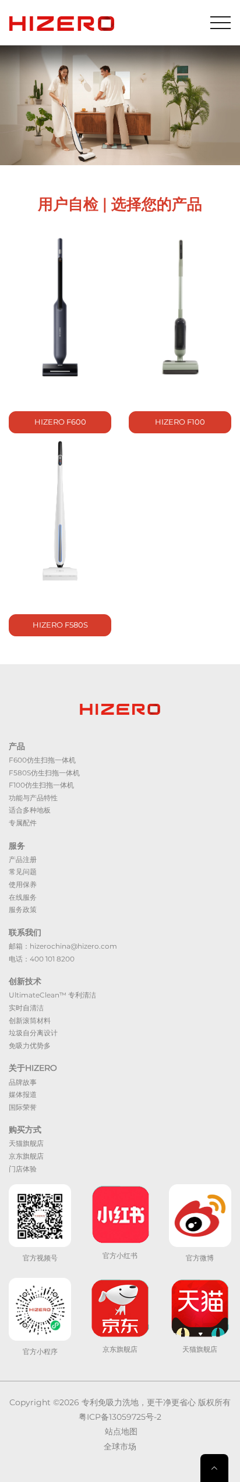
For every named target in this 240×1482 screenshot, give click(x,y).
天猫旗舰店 (26, 1143)
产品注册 (23, 859)
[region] (120, 105)
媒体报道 (23, 1094)
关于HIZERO (33, 1068)
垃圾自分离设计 (33, 1032)
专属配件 (23, 822)
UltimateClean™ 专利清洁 (52, 995)
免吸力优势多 (30, 1045)
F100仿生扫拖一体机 (41, 785)
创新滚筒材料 (30, 1020)
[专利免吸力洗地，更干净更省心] (61, 22)
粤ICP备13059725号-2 (120, 1417)
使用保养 (23, 884)
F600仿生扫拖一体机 (42, 760)
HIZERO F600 (60, 421)
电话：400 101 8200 (42, 958)
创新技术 (25, 981)
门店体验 (23, 1168)
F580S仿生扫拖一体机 (44, 772)
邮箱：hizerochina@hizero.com (63, 946)
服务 (17, 845)
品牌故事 (23, 1082)
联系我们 (25, 932)
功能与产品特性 (33, 797)
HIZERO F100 (180, 421)
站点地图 (121, 1431)
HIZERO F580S (60, 624)
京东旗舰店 (26, 1156)
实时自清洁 (26, 1007)
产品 (17, 746)
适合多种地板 (30, 810)
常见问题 (23, 871)
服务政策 (23, 909)
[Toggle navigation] (220, 22)
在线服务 (23, 897)
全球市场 (120, 1446)
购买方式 (25, 1129)
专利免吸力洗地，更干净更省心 (139, 1402)
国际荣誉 (23, 1107)
